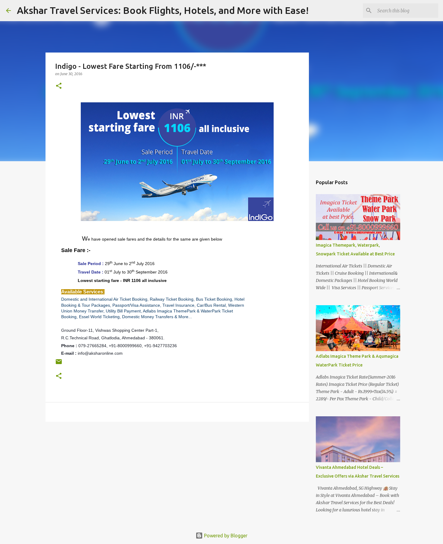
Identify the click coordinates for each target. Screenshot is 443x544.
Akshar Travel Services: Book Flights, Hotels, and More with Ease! (163, 10)
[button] (58, 86)
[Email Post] (58, 364)
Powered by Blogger (225, 535)
